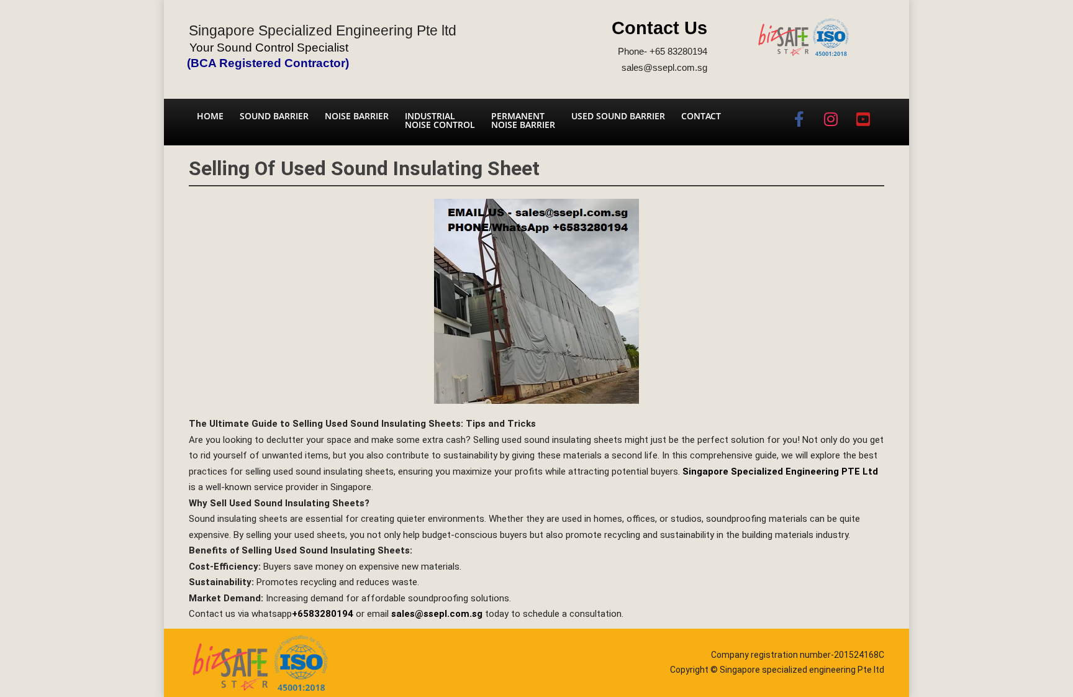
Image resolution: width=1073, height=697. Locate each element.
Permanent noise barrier (523, 120)
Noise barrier (357, 116)
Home (210, 116)
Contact (701, 116)
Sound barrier (274, 116)
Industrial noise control (440, 120)
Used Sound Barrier (618, 116)
